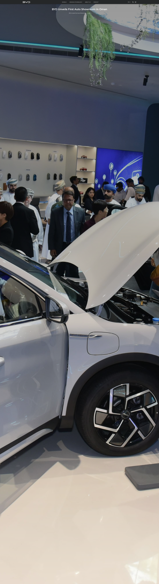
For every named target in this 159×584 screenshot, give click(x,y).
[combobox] (129, 2)
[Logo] (26, 2)
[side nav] (135, 2)
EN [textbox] (129, 2)
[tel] (133, 2)
